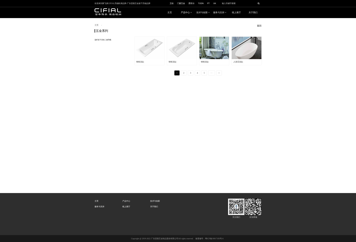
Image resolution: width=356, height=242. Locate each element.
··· (212, 73)
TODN (201, 3)
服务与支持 (219, 12)
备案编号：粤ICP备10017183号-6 (209, 239)
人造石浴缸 (238, 62)
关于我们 (253, 12)
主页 (169, 12)
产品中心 (185, 12)
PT (208, 3)
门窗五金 (181, 3)
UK (214, 3)
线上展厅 (236, 12)
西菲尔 (191, 3)
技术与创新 (202, 12)
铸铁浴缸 (140, 62)
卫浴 (172, 3)
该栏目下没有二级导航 (103, 40)
